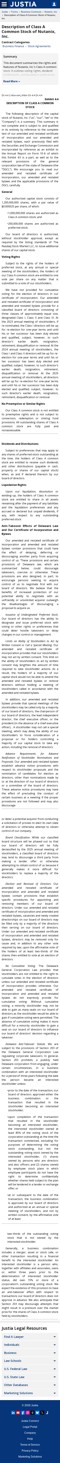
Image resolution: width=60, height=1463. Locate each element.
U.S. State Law (14, 1377)
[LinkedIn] (13, 1413)
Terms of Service (30, 1444)
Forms (14, 11)
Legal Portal (30, 1426)
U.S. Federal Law (15, 1369)
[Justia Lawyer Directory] (47, 1413)
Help (30, 1438)
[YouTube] (18, 1413)
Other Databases (16, 1385)
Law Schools (12, 1361)
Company (30, 1432)
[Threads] (32, 1413)
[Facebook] (23, 1413)
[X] (42, 1413)
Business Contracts (31, 11)
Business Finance (13, 46)
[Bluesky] (37, 1413)
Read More (10, 81)
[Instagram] (28, 1413)
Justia (5, 11)
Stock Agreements (39, 46)
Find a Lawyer (14, 1337)
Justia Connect (30, 1420)
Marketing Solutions (18, 1393)
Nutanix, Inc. (51, 11)
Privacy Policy (30, 1450)
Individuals (11, 1345)
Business (10, 1353)
